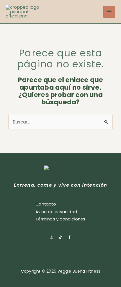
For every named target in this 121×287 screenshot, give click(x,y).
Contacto (45, 204)
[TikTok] (60, 237)
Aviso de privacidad (56, 212)
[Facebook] (69, 237)
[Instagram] (51, 237)
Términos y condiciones (60, 219)
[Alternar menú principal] (109, 12)
